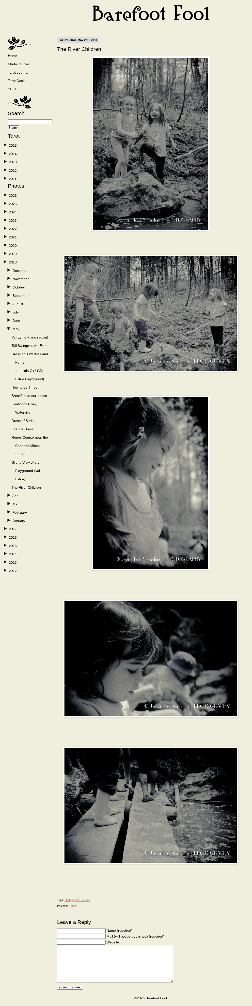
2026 (13, 195)
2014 (13, 154)
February (20, 512)
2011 (12, 179)
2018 (13, 262)
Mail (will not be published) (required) (135, 936)
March (17, 504)
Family (73, 905)
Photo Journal (19, 64)
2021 (13, 237)
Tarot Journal (18, 72)
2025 (13, 204)
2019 (13, 254)
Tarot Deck (16, 81)
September (21, 296)
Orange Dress (22, 429)
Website (113, 942)
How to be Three (25, 387)
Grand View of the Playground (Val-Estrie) (26, 470)
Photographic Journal (77, 900)
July (16, 312)
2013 (13, 162)
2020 (13, 246)
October (19, 287)
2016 (13, 537)
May (16, 329)
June (16, 321)
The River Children (26, 487)
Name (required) (119, 930)
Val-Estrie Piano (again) (30, 337)
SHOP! (13, 89)
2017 (13, 529)
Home (12, 56)
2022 (13, 229)
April (15, 496)
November (21, 279)
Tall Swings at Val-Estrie (30, 346)
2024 (13, 212)
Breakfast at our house (29, 396)
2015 (13, 145)
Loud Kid (18, 454)
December (21, 271)
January (19, 521)
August (17, 304)
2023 (13, 220)
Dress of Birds (22, 421)
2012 (13, 170)
